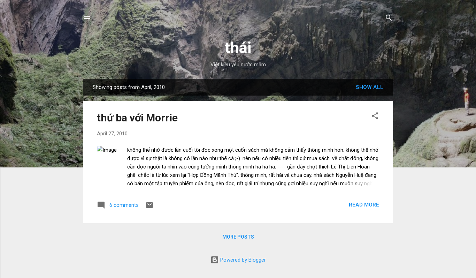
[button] (375, 117)
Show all (369, 87)
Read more (364, 205)
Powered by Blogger (242, 260)
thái (238, 47)
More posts (238, 237)
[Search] (389, 19)
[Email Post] (149, 207)
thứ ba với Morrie (137, 118)
